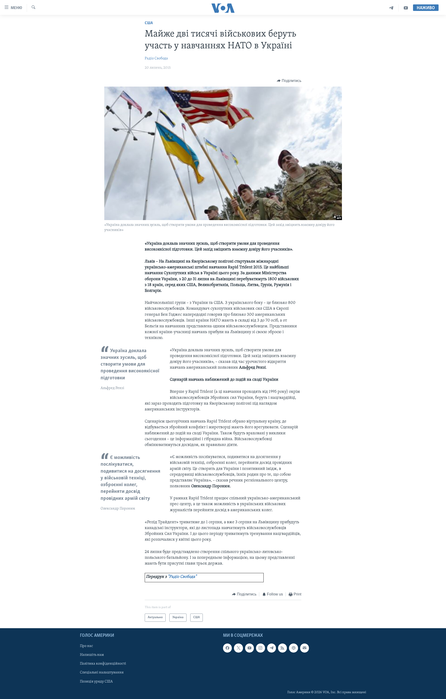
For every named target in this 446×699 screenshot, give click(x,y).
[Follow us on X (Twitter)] (238, 648)
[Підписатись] (304, 648)
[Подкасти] (293, 648)
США (149, 23)
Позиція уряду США (96, 681)
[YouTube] (406, 8)
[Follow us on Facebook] (227, 648)
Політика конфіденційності (103, 664)
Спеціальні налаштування (102, 672)
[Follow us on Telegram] (271, 648)
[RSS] (282, 648)
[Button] (289, 81)
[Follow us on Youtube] (249, 648)
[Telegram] (391, 8)
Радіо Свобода (156, 58)
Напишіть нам (92, 655)
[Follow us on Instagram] (260, 648)
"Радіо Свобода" (182, 577)
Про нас (86, 646)
